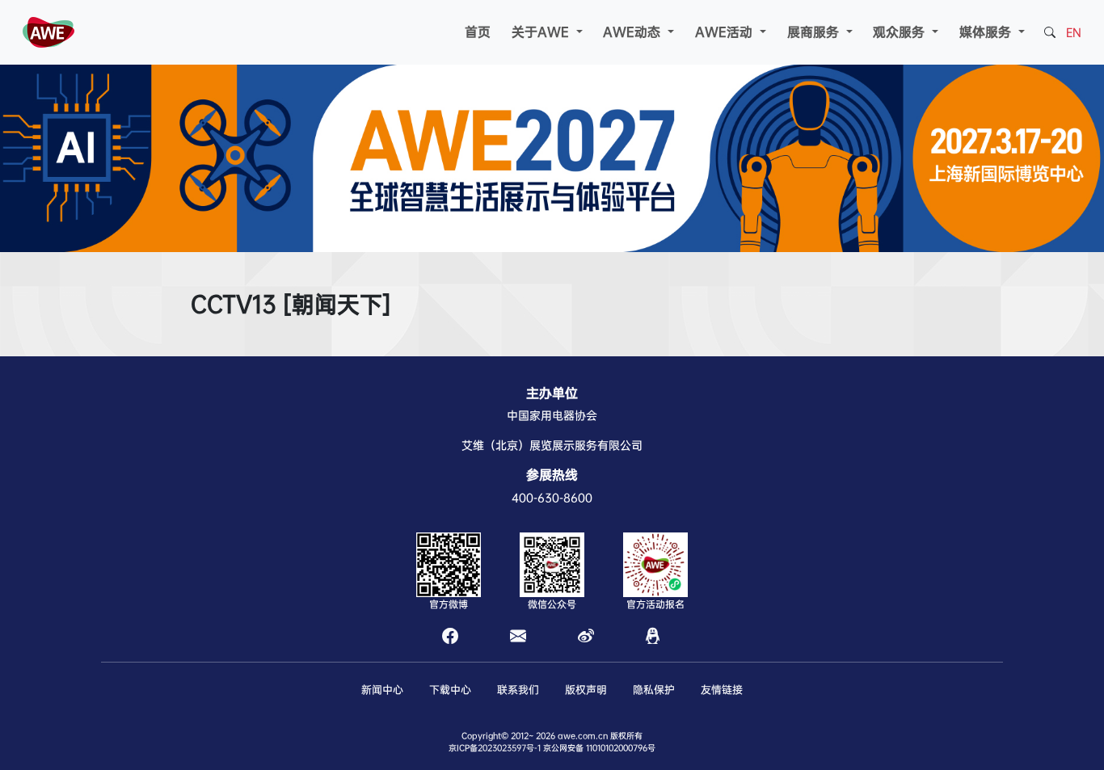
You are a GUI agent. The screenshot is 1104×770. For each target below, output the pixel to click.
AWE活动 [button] (725, 31)
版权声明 (586, 689)
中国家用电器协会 (552, 415)
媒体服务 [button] (987, 31)
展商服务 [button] (815, 31)
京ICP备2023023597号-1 (495, 748)
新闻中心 (382, 689)
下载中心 (450, 689)
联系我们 (518, 689)
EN (1073, 32)
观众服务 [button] (901, 31)
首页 (478, 31)
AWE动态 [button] (633, 31)
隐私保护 (654, 689)
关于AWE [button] (542, 31)
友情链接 (722, 689)
